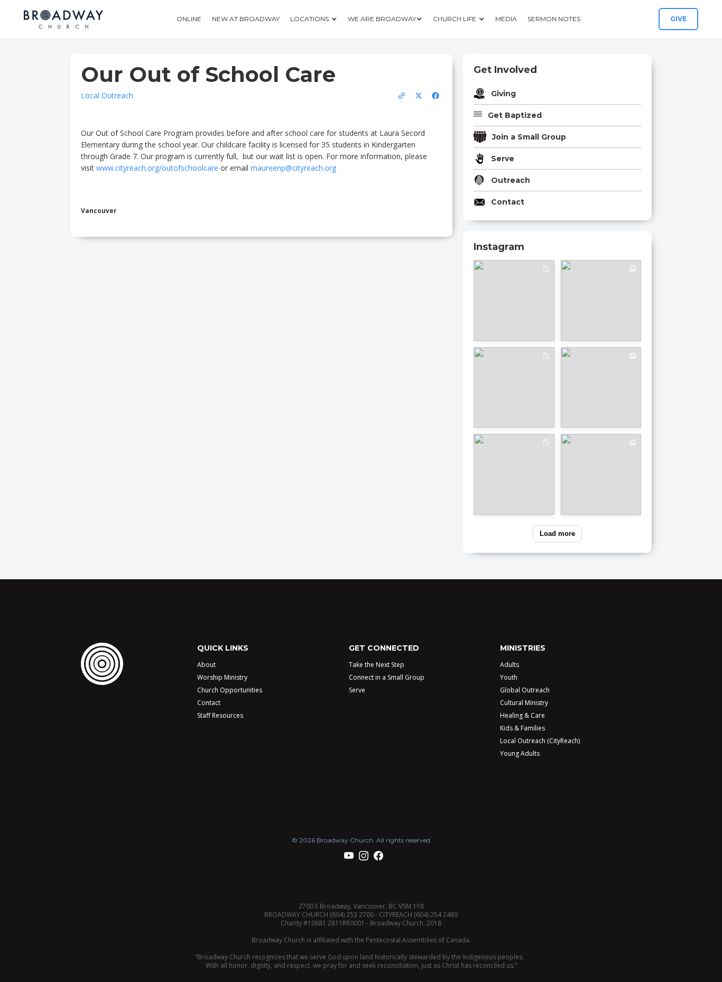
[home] (63, 19)
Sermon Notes (553, 19)
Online (189, 19)
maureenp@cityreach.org (293, 168)
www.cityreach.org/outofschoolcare (157, 168)
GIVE (678, 19)
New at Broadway (246, 19)
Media (506, 19)
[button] (314, 19)
